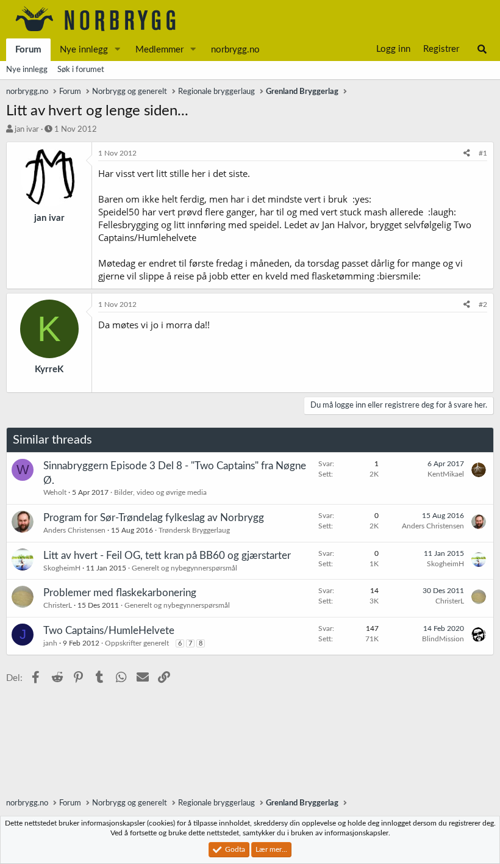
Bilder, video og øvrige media (160, 492)
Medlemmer (159, 49)
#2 (483, 304)
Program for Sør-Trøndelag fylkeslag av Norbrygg (153, 518)
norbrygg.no (235, 49)
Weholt (54, 492)
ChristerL (57, 605)
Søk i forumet (80, 70)
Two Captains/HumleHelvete (108, 630)
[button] (117, 49)
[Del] (466, 153)
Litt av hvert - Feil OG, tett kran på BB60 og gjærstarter (167, 555)
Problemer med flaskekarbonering (119, 593)
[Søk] (482, 49)
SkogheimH (61, 568)
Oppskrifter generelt (137, 643)
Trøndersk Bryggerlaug (194, 530)
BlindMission (443, 639)
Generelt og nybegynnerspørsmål (184, 568)
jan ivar (27, 130)
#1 (483, 153)
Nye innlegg (84, 49)
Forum (28, 49)
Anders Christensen (74, 530)
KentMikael (445, 474)
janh (50, 643)
